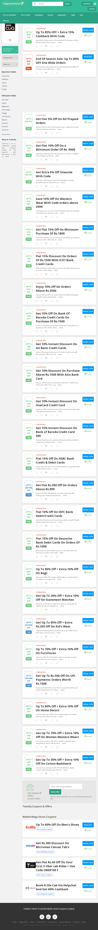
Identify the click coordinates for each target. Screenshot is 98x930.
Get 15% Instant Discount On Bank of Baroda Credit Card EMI (56, 432)
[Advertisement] (59, 93)
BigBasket (62, 15)
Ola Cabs (5, 100)
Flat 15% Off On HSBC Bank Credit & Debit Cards (55, 460)
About (32, 922)
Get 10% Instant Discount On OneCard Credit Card (56, 403)
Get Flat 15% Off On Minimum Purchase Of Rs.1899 (57, 231)
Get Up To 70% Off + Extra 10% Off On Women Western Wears (57, 735)
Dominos (5, 126)
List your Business (65, 922)
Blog (83, 922)
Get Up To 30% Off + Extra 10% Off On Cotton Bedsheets (57, 761)
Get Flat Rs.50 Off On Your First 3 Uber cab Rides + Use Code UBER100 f (55, 866)
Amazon (5, 123)
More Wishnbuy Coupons (45, 852)
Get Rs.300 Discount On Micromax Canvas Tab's (52, 845)
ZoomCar (5, 130)
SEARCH (67, 4)
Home (15, 922)
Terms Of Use (41, 922)
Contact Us (76, 922)
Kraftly (4, 89)
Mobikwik (39, 15)
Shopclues (5, 76)
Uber (73, 15)
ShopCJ (4, 86)
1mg (81, 15)
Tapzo (4, 83)
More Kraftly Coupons (44, 829)
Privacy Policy (52, 922)
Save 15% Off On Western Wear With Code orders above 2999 (57, 203)
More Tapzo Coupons (44, 875)
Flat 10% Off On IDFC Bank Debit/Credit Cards (54, 514)
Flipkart (4, 120)
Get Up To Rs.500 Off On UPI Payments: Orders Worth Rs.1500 (55, 679)
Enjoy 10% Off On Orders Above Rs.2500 (53, 289)
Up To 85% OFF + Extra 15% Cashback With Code (55, 34)
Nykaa (50, 15)
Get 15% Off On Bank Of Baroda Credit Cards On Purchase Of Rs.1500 (53, 317)
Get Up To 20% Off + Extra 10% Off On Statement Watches (57, 598)
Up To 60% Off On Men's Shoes (57, 824)
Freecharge (6, 110)
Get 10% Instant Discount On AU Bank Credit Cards (56, 346)
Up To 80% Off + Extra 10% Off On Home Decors (57, 708)
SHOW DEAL (88, 57)
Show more (6, 134)
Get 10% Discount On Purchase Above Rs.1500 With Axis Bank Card (58, 374)
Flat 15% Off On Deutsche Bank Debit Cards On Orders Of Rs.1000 (58, 542)
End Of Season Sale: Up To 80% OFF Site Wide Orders (57, 61)
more (7, 156)
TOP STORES (25, 15)
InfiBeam (5, 79)
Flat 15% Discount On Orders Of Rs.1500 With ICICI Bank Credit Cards (56, 260)
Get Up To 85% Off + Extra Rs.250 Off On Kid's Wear (54, 624)
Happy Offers (23, 922)
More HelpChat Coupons (45, 894)
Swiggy (6, 21)
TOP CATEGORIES (9, 15)
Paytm (4, 103)
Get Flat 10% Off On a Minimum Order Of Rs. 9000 (55, 147)
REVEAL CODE (88, 30)
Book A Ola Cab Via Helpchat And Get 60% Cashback (56, 887)
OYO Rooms (6, 116)
